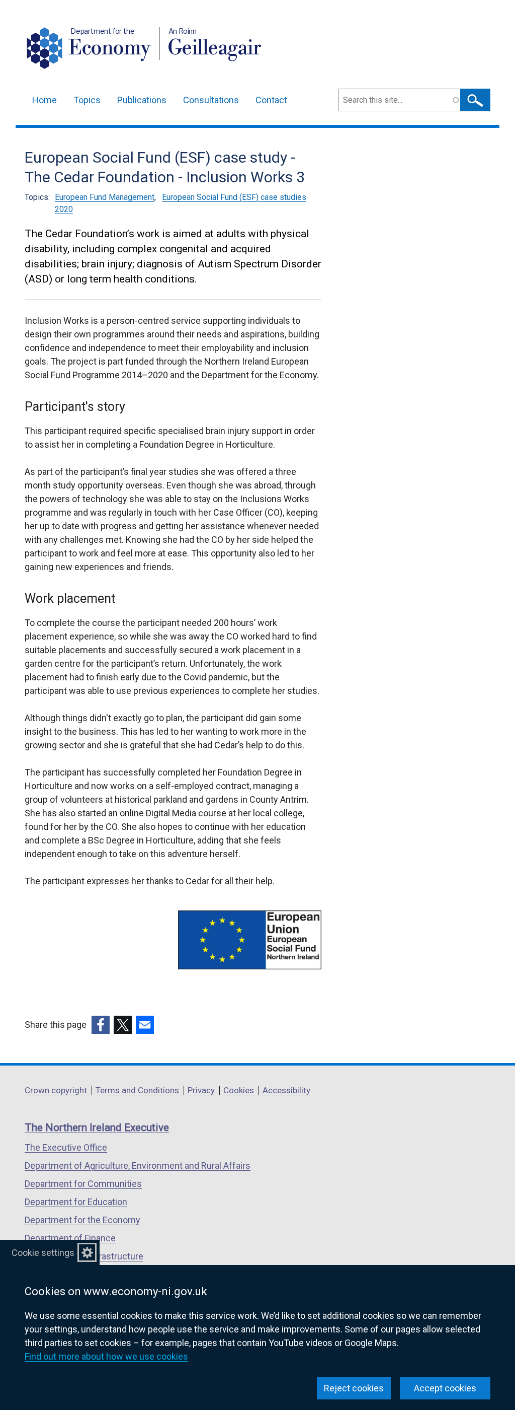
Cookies (238, 1090)
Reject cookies (354, 1388)
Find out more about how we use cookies (106, 1356)
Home (44, 100)
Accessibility (286, 1090)
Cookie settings (43, 1252)
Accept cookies (445, 1388)
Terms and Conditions (137, 1090)
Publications (141, 100)
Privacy (201, 1090)
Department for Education (76, 1201)
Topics (87, 100)
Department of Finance (70, 1238)
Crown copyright (56, 1090)
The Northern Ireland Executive (97, 1127)
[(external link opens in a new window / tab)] (101, 1025)
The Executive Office (66, 1147)
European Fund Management (104, 197)
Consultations (211, 100)
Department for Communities (83, 1183)
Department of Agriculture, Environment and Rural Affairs (137, 1165)
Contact (271, 100)
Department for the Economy (82, 1220)
